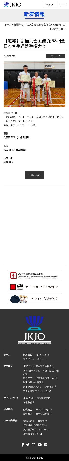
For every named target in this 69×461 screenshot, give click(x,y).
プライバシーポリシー (34, 359)
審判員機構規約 (31, 433)
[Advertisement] (34, 225)
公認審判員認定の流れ (34, 425)
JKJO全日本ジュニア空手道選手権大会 (41, 372)
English (50, 4)
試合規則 (50, 386)
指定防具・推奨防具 (33, 382)
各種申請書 (28, 402)
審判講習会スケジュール (35, 429)
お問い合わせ (42, 354)
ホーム (7, 24)
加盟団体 (27, 413)
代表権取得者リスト (46, 377)
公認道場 (42, 420)
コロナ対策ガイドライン (36, 390)
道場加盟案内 (43, 398)
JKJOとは (28, 398)
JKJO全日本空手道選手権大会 (38, 366)
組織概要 (27, 409)
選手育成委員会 (44, 413)
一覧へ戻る (34, 175)
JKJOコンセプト (44, 409)
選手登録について (32, 386)
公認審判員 (28, 420)
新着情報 (18, 24)
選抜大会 (27, 377)
